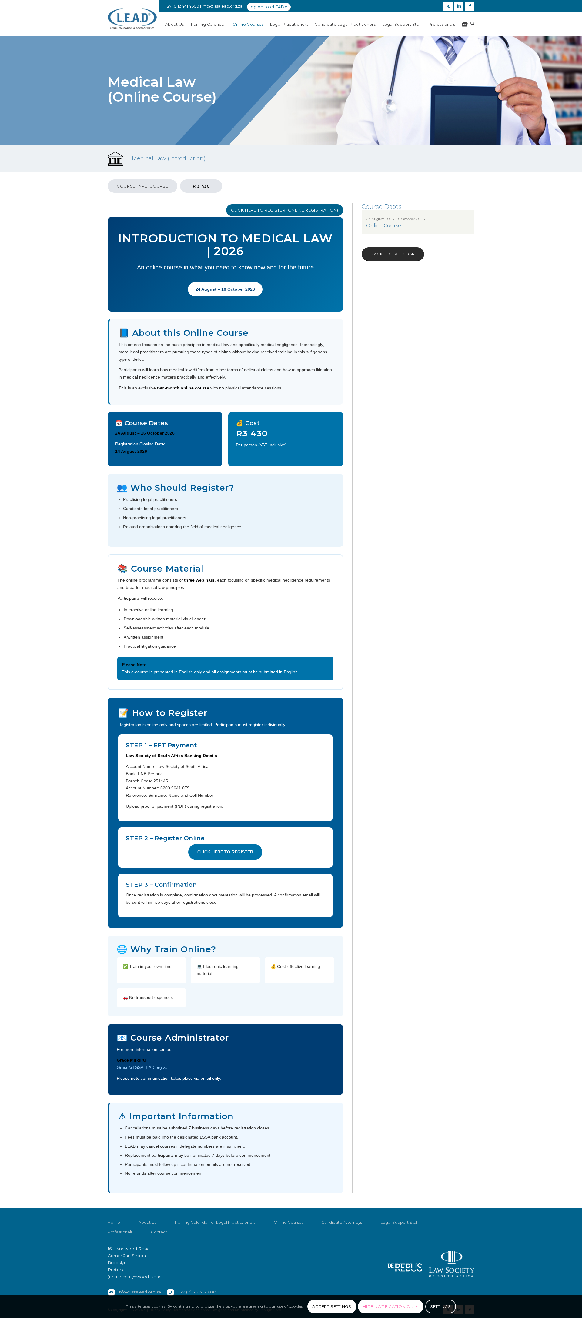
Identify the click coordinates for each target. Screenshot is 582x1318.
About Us (147, 1222)
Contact (159, 1232)
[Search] (472, 24)
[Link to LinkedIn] (458, 6)
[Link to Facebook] (469, 6)
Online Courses (288, 1222)
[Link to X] (448, 6)
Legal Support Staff (399, 1222)
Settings (440, 1306)
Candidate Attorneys (341, 1222)
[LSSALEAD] (132, 19)
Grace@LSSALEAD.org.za (142, 1067)
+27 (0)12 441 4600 (196, 1292)
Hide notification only (390, 1306)
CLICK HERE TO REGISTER (225, 851)
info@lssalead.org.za (222, 6)
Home (114, 1222)
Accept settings (331, 1306)
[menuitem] (177, 24)
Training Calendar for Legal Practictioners (214, 1222)
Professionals (120, 1232)
